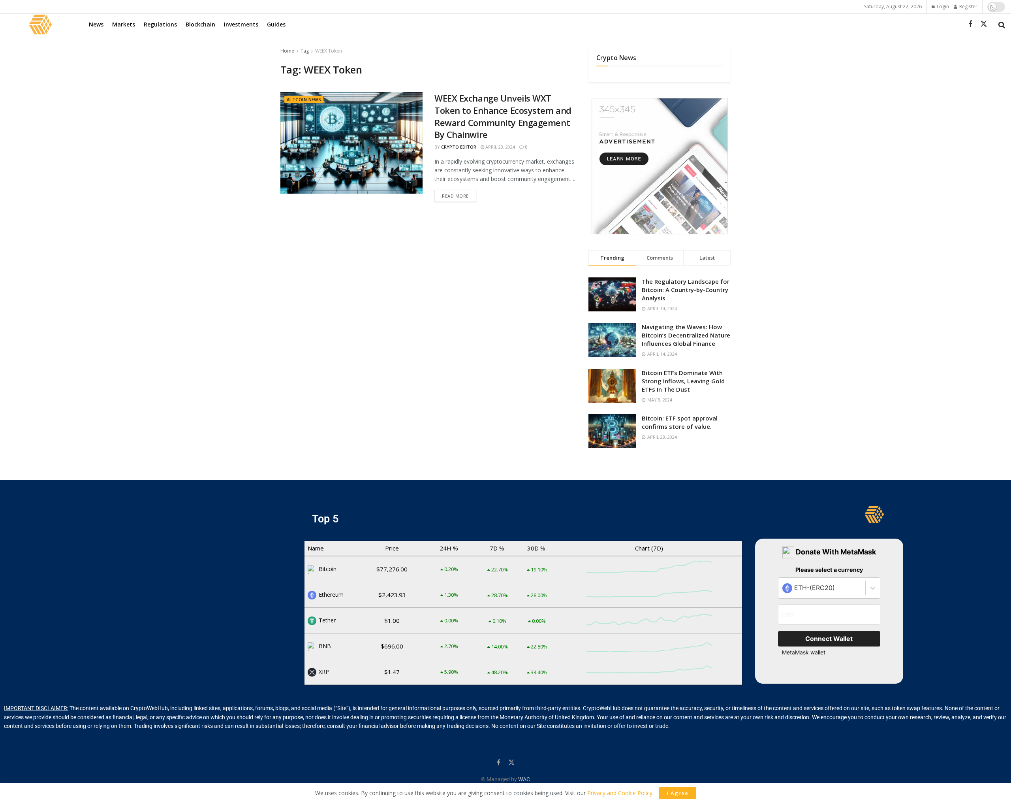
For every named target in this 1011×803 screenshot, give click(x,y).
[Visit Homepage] (40, 24)
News (96, 24)
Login (942, 6)
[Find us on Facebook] (970, 24)
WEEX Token (328, 50)
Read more (459, 194)
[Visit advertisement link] (659, 166)
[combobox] (783, 588)
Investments (241, 24)
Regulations (160, 24)
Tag (305, 50)
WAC (524, 779)
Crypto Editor (458, 147)
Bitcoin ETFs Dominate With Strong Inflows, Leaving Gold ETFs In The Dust (683, 381)
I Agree (677, 793)
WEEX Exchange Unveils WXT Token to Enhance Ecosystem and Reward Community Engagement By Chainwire (502, 116)
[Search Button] (1001, 24)
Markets (123, 24)
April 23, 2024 (499, 147)
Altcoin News (304, 99)
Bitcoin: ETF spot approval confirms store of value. (680, 422)
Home (287, 50)
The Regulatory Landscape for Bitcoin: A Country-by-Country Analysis (685, 289)
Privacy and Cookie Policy (619, 793)
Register (967, 6)
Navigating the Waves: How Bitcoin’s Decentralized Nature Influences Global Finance (686, 335)
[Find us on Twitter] (983, 24)
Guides (276, 24)
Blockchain (200, 24)
